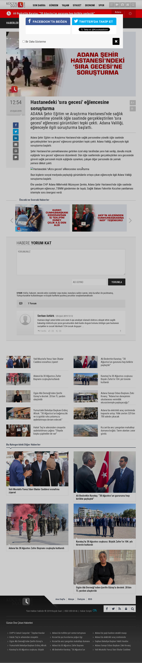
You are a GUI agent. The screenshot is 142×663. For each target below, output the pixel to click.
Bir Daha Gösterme (35, 41)
